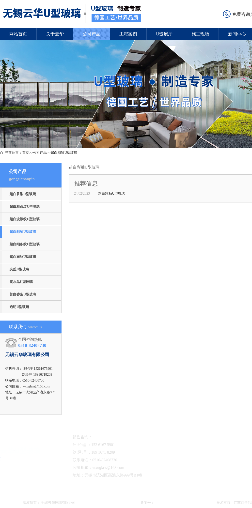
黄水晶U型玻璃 (21, 282)
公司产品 (91, 35)
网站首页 (18, 35)
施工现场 (200, 35)
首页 (25, 152)
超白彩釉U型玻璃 (64, 152)
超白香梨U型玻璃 (23, 194)
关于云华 (55, 35)
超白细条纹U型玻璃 (25, 244)
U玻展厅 (164, 35)
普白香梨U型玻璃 (23, 294)
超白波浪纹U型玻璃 (25, 219)
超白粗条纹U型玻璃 (25, 206)
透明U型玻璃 (19, 307)
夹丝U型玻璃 (19, 269)
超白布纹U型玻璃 (23, 257)
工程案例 (128, 35)
